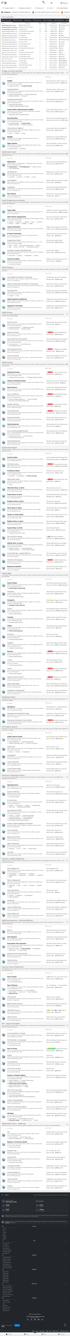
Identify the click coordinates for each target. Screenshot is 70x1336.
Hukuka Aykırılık (7, 1262)
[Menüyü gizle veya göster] (35, 1332)
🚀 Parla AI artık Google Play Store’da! (57, 299)
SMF (33, 222)
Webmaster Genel (9, 152)
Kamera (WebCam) (28, 817)
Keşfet (4, 1235)
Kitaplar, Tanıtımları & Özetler (17, 1082)
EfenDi (59, 1152)
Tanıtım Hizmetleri (7, 1289)
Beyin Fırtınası (37, 166)
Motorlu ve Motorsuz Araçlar (16, 1107)
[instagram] (27, 1319)
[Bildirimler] (44, 3)
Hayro (59, 324)
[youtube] (38, 1319)
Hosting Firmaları (13, 372)
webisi (60, 764)
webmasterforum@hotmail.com (35, 1316)
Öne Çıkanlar (6, 1246)
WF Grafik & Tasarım (10, 727)
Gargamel (61, 999)
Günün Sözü (51, 1068)
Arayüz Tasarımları (14, 741)
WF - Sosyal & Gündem (11, 1024)
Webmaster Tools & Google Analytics (19, 114)
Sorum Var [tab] (37, 20)
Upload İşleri (36, 948)
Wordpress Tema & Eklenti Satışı (18, 713)
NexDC (60, 396)
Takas (10, 484)
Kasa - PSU (12, 807)
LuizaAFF (60, 473)
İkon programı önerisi (53, 746)
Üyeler (4, 1239)
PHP (15, 245)
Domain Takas (26, 329)
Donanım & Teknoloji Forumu (13, 775)
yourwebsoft (60, 443)
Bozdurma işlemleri (14, 566)
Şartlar (43, 1331)
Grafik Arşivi (11, 746)
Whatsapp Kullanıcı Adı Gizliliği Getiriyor (58, 690)
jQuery (38, 245)
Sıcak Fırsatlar (23, 37)
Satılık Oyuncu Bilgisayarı (55, 536)
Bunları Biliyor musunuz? (26, 1118)
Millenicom (22, 875)
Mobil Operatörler (13, 890)
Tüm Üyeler (40, 1201)
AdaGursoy (61, 433)
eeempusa (61, 1064)
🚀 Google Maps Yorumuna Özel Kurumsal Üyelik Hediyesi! (17, 29)
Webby (60, 636)
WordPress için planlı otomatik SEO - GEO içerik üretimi (16, 46)
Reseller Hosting (13, 404)
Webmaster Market (9, 448)
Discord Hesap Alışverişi (15, 656)
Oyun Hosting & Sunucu (15, 981)
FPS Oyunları (11, 997)
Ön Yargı (50, 1055)
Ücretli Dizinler (13, 148)
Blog (4, 1230)
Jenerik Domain (13, 344)
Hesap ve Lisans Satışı (15, 514)
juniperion (61, 939)
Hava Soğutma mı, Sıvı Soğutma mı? (57, 800)
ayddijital (60, 738)
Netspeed (31, 875)
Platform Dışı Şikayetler (15, 1100)
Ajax (10, 247)
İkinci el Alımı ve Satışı (14, 536)
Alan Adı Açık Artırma (14, 349)
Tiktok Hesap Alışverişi (16, 631)
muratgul (62, 41)
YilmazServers (61, 389)
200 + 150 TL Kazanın (7, 59)
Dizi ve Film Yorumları (14, 1090)
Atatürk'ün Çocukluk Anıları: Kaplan (57, 1075)
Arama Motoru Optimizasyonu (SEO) (20, 109)
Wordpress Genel (8, 697)
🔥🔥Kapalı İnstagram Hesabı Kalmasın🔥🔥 (13, 35)
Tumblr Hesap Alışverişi (15, 665)
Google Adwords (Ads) (14, 99)
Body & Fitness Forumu (15, 1086)
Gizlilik (50, 1331)
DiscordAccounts (62, 653)
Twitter (9, 608)
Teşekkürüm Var (27, 1120)
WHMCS (40, 222)
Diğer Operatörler (14, 897)
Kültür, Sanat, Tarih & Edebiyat (18, 1083)
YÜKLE (17, 1325)
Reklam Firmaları (14, 948)
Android (11, 295)
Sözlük (9, 1055)
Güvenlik (10, 852)
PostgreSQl (28, 255)
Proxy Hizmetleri (32, 399)
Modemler (10, 900)
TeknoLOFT (61, 748)
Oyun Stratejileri (33, 992)
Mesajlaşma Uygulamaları (16, 690)
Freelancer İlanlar (13, 471)
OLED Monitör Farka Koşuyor (55, 791)
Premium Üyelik (7, 1286)
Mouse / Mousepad (28, 815)
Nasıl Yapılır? (12, 1118)
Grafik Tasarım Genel (14, 736)
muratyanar (61, 802)
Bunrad (62, 31)
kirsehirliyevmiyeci (64, 25)
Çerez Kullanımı (7, 1264)
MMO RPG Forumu (13, 1010)
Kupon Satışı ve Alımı (15, 528)
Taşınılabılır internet (53, 890)
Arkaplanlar (26, 751)
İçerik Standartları (7, 1266)
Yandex (17, 133)
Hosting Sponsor (13, 424)
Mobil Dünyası (7, 267)
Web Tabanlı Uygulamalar (16, 217)
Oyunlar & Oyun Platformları (13, 967)
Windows (11, 848)
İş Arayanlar (21, 475)
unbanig (62, 35)
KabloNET (40, 875)
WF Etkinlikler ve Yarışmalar (16, 1040)
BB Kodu (5, 1305)
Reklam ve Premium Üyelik (26, 27)
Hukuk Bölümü (12, 1062)
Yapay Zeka (23, 60)
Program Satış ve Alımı (15, 501)
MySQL (20, 255)
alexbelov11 (60, 562)
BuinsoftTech (61, 787)
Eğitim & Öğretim (14, 1080)
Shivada (59, 987)
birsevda (60, 145)
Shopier (32, 885)
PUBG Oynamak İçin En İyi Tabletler (57, 277)
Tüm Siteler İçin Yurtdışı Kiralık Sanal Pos (58, 880)
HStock (59, 679)
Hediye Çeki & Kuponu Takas (17, 533)
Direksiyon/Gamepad (15, 818)
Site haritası (65, 1331)
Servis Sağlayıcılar (13, 868)
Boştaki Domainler (28, 327)
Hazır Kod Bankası (14, 168)
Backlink (22, 148)
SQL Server (12, 255)
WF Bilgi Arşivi (12, 172)
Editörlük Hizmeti (14, 548)
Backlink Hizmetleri (8, 1291)
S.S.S (4, 1303)
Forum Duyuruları (26, 1137)
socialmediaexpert (64, 37)
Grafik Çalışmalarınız (28, 741)
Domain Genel (12, 322)
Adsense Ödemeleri (31, 94)
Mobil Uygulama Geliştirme (17, 299)
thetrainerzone (61, 1115)
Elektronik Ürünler (13, 837)
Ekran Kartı (20, 805)
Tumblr (9, 660)
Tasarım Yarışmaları (32, 743)
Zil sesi (55, 1150)
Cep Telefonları (12, 290)
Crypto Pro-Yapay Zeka (54, 501)
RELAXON (60, 308)
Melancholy (60, 357)
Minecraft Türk (13, 993)
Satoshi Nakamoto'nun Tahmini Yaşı (57, 930)
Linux (18, 848)
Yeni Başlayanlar (25, 166)
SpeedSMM (60, 593)
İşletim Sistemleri (13, 843)
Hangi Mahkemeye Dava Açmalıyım (57, 1062)
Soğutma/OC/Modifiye (24, 807)
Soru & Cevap (12, 1048)
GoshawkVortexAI (62, 503)
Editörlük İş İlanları (14, 549)
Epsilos (59, 182)
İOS (18, 295)
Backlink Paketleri (14, 124)
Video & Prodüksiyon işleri (16, 743)
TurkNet (32, 873)
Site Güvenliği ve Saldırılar (16, 437)
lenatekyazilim (63, 63)
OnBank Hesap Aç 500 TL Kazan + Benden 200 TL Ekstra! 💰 (17, 48)
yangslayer (61, 516)
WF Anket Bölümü (13, 1172)
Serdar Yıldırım (62, 1077)
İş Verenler (12, 475)
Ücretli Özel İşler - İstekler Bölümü (18, 553)
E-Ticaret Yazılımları (14, 233)
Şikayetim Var (12, 1150)
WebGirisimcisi (63, 65)
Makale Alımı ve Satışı (15, 543)
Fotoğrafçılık (11, 755)
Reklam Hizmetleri (7, 1287)
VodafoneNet (12, 875)
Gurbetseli (61, 351)
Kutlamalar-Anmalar (15, 1045)
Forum (4, 1228)
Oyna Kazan (12, 950)
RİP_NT (59, 481)
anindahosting (63, 413)
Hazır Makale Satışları (29, 549)
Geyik (36, 1120)
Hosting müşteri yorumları (35, 377)
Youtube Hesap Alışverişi (16, 622)
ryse (58, 892)
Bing (23, 133)
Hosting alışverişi (13, 411)
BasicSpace (63, 58)
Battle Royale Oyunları (14, 1003)
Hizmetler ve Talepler (15, 264)
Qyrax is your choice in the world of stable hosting (14, 52)
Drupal (11, 223)
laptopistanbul (61, 538)
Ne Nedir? (12, 177)
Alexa (10, 133)
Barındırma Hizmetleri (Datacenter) (19, 400)
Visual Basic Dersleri (33, 247)
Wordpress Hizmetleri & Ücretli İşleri (19, 720)
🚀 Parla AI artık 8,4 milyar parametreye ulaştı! (13, 61)
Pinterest (10, 634)
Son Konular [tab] (18, 20)
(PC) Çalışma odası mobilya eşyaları (19, 820)
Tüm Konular (6, 1243)
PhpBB (24, 223)
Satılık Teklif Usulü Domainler (17, 339)
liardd (59, 627)
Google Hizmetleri (14, 86)
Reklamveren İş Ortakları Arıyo (56, 470)
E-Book (27, 177)
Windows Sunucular (14, 436)
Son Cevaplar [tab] (7, 20)
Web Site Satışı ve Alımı (24, 25)
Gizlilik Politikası (7, 1257)
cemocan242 (61, 902)
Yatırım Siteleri (23, 950)
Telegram (10, 643)
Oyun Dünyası (12, 985)
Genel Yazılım (33, 848)
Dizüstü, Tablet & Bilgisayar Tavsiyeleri (20, 823)
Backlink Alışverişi (27, 124)
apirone (59, 1070)
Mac (25, 848)
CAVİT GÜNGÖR (62, 1174)
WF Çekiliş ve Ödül (13, 1166)
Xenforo (11, 222)
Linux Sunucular (28, 436)
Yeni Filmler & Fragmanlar (16, 1095)
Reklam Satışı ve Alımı (15, 521)
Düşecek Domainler (14, 327)
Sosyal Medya (23, 63)
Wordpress (11, 707)
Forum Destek (6, 1302)
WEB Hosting (7, 362)
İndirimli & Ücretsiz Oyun (16, 990)
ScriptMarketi (61, 854)
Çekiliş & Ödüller (7, 1251)
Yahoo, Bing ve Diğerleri (15, 128)
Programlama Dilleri (14, 240)
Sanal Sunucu (12, 387)
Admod (24, 96)
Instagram (23, 35)
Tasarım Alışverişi (13, 762)
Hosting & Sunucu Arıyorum (17, 377)
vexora (59, 1012)
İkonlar (11, 751)
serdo (59, 426)
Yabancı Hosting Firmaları (27, 52)
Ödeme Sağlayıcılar (13, 880)
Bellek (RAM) (36, 805)
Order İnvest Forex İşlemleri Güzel (56, 953)
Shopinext (12, 885)
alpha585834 (61, 523)
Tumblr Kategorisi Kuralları (55, 660)
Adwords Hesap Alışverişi (16, 104)
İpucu (34, 177)
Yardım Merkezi (12, 1179)
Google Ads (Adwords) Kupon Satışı (18, 106)
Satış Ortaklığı (26, 948)
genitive (62, 50)
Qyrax (61, 52)
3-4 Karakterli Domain (15, 345)
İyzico (25, 885)
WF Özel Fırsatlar (13, 464)
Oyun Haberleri (30, 990)
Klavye (18, 815)
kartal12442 (60, 955)
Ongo (61, 33)
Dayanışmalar (13, 166)
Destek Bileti (6, 1300)
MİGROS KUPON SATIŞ (54, 528)
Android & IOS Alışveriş (15, 560)
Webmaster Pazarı (13, 479)
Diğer (31, 223)
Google (22, 50)
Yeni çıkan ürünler (14, 796)
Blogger (10, 137)
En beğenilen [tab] (60, 20)
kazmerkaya (61, 619)
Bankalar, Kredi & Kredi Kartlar (17, 953)
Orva (58, 510)
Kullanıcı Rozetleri (7, 1267)
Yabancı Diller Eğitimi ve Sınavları (18, 1085)
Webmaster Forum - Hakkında (14, 1124)
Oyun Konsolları (12, 830)
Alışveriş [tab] (28, 20)
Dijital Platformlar (13, 914)
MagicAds (60, 101)
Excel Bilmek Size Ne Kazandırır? (56, 843)
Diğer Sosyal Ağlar (13, 684)
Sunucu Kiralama (13, 394)
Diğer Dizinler (12, 143)
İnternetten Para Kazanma (27, 31)
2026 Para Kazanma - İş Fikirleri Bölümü (17, 920)
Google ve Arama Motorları (12, 71)
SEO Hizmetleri (6, 1293)
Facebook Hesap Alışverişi (16, 596)
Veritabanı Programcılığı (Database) (19, 250)
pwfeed (62, 46)
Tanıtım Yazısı (23, 41)
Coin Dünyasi (12, 937)
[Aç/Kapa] (66, 1226)
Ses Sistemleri (28, 818)
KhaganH (60, 978)
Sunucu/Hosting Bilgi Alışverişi (17, 431)
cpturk (61, 48)
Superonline (23, 873)
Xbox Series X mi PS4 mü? (54, 830)
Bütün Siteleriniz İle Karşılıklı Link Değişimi (58, 180)
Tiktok (9, 626)
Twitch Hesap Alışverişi (15, 673)
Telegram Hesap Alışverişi (16, 648)
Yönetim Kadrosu (7, 1250)
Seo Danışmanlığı (14, 123)
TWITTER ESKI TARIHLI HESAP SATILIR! (58, 608)
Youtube (10, 617)
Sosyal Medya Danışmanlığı (17, 588)
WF (8, 1132)
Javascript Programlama (27, 245)
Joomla (27, 222)
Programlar (11, 187)
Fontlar (18, 751)
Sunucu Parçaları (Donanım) (17, 399)
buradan (7, 1222)
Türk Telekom (13, 873)
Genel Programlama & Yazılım (13, 200)
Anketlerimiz (6, 1253)
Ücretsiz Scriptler (13, 259)
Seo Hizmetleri (24, 46)
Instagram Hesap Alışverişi (17, 605)
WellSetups (60, 1019)
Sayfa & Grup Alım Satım (15, 677)
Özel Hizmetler (6, 1296)
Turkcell (11, 895)
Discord (10, 651)
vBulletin (19, 222)
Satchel (59, 406)
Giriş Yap (62, 1334)
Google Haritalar (23, 29)
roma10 (60, 568)
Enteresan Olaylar (14, 1120)
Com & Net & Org (26, 344)
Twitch (9, 668)
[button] (2, 3)
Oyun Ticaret (12, 977)
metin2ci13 (61, 722)
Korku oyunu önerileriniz (54, 997)
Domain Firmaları (13, 332)
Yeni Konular (6, 1248)
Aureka (60, 709)
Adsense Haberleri (14, 96)
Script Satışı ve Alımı (25, 33)
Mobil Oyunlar (12, 1017)
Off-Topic (10, 1113)
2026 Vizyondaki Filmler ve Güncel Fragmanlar (22, 1096)
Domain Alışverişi (13, 356)
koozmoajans (61, 545)
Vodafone (19, 895)
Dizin (4, 1234)
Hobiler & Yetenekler (27, 1080)
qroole (60, 261)
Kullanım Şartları (7, 1259)
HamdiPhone (61, 138)
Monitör (11, 815)
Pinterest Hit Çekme (53, 634)
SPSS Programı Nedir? (53, 250)
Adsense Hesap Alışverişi (16, 94)
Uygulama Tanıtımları (15, 306)
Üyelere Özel (11, 1157)
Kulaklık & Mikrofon (14, 817)
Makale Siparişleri (27, 548)
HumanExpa (61, 530)
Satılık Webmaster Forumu (9, 25)
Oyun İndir (22, 992)
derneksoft (60, 219)
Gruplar (9, 1186)
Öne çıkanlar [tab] (48, 20)
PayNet (40, 885)
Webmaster (11, 162)
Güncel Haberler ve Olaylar (16, 1033)
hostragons (60, 334)
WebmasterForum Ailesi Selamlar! (56, 1157)
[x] (35, 1319)
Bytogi (60, 1005)
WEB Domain (7, 312)
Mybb (17, 223)
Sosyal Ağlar (6, 573)
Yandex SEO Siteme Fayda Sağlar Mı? (57, 128)
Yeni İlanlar (5, 1245)
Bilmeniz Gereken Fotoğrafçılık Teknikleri (58, 755)
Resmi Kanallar (6, 1307)
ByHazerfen (60, 91)
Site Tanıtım (11, 194)
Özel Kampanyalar (13, 417)
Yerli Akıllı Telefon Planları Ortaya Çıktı (39, 12)
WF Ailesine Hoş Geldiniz (16, 1162)
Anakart (11, 805)
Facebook (10, 591)
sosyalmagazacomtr (63, 610)
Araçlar (4, 1232)
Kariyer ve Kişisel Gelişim (16, 1075)
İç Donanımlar (12, 800)
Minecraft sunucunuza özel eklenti (56, 1017)
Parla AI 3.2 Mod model (54, 785)
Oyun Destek (12, 992)
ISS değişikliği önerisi (53, 868)
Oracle (36, 255)
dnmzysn (62, 44)
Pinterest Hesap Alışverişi (16, 639)
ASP (10, 245)
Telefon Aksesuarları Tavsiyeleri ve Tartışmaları (22, 284)
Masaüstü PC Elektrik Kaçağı (55, 837)
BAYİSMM (60, 670)
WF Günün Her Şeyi (14, 1068)
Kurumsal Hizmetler (8, 1294)
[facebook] (31, 1319)
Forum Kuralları (13, 1137)
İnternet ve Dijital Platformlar (13, 859)
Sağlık (27, 1086)
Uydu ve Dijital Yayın (14, 907)
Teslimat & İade (6, 1261)
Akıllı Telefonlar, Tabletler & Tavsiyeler (19, 277)
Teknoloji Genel (12, 785)
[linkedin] (42, 1319)
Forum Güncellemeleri (15, 1138)
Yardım (57, 1331)
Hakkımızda (6, 1310)
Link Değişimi (12, 180)
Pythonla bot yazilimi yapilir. (55, 240)
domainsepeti (62, 341)
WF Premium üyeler (14, 1147)
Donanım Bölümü (13, 792)
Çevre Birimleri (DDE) (14, 810)
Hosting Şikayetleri (13, 441)
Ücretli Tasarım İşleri (14, 768)
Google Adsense (12, 89)
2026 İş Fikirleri (12, 960)
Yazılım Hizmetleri (13, 227)
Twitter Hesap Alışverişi (15, 613)
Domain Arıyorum (14, 329)
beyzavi (59, 770)
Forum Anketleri (29, 1138)
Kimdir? (20, 177)
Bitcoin (9, 930)
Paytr (19, 885)
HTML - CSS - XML (19, 247)
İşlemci (28, 805)
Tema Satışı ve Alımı (14, 508)
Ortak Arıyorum (32, 475)
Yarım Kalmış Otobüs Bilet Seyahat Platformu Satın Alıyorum (17, 42)
